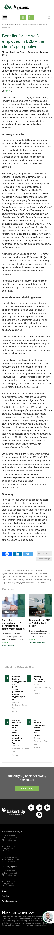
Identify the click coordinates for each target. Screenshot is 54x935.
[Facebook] (7, 554)
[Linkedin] (17, 554)
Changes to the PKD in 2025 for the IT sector (40, 623)
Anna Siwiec (8, 645)
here (8, 91)
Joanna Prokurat (37, 642)
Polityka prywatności (9, 901)
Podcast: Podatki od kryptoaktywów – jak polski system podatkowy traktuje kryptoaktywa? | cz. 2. (17, 688)
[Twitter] (28, 554)
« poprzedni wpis (44, 559)
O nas (4, 891)
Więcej (5, 642)
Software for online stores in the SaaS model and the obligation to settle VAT (17, 731)
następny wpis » (44, 553)
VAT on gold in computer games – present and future (38, 727)
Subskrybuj (27, 788)
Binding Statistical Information (38, 679)
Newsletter (6, 896)
